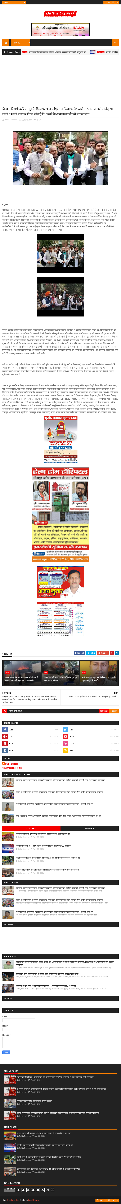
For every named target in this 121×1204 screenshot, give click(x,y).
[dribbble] (105, 1200)
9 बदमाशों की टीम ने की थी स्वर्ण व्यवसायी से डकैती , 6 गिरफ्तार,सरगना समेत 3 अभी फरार (46, 985)
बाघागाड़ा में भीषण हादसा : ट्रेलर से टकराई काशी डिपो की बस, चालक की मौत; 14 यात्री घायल (47, 973)
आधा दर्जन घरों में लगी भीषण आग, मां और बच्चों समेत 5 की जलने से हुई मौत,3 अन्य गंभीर (21, 679)
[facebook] (105, 2)
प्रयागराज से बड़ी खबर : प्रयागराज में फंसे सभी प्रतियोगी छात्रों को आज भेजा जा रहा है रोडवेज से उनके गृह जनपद (55, 1076)
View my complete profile (12, 767)
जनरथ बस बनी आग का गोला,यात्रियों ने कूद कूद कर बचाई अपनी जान (60, 679)
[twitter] (109, 2)
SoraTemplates (13, 1200)
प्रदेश (39, 119)
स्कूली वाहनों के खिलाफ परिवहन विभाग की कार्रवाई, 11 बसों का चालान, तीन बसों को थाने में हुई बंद (48, 857)
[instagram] (113, 2)
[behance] (117, 2)
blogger (114, 711)
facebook (104, 711)
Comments (89, 828)
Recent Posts (31, 828)
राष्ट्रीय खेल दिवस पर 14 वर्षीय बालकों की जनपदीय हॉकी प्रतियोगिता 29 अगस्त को (43, 845)
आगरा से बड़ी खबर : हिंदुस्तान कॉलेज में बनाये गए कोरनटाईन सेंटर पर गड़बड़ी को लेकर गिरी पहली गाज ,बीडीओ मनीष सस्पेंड (58, 1112)
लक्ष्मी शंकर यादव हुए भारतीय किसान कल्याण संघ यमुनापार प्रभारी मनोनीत (99, 679)
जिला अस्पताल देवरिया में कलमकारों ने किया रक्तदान (34, 1100)
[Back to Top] (117, 1200)
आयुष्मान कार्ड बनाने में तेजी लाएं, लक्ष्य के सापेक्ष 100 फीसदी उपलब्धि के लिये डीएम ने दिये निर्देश (47, 869)
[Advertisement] (60, 78)
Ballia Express (11, 763)
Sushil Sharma (33, 1200)
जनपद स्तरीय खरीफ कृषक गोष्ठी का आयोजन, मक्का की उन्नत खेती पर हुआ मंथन (35, 51)
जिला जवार (79, 52)
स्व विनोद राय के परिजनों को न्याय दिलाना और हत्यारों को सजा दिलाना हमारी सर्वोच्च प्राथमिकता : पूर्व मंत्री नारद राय (54, 803)
